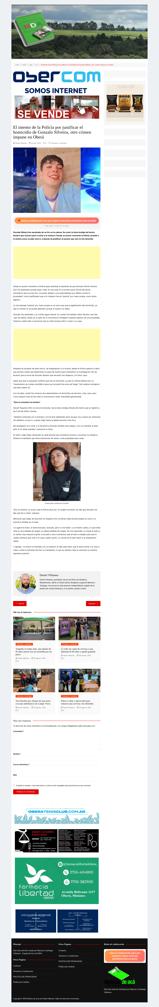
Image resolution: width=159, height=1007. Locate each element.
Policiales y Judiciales (31, 56)
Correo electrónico (21, 764)
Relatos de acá (78, 56)
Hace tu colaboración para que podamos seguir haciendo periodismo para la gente (125, 956)
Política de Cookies (21, 982)
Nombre (17, 754)
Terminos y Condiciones (23, 971)
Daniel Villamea (21, 143)
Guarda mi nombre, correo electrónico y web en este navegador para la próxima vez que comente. (53, 785)
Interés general (49, 56)
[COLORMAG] (119, 977)
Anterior (21, 603)
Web (15, 775)
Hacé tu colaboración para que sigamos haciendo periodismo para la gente (57, 220)
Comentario (18, 731)
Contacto (17, 966)
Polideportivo (63, 56)
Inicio (16, 56)
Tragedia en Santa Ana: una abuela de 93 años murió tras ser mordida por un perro (34, 652)
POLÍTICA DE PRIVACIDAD (25, 977)
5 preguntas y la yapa (105, 56)
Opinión (90, 56)
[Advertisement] (56, 262)
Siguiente (91, 603)
